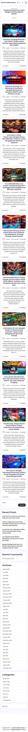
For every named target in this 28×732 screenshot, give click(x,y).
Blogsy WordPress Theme (18, 729)
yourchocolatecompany (8, 2)
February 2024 (6, 662)
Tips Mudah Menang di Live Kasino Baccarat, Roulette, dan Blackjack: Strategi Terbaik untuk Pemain (14, 233)
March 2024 (6, 659)
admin (8, 48)
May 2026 (5, 578)
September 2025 (7, 603)
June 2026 (5, 575)
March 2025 (6, 622)
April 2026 (5, 581)
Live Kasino (6, 688)
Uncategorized (7, 700)
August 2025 (6, 606)
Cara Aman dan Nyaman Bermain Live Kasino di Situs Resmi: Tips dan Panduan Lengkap (14, 380)
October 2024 (6, 637)
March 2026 (6, 584)
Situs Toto (5, 706)
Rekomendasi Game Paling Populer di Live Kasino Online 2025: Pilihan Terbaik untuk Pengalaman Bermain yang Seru (14, 281)
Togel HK (5, 697)
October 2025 (6, 600)
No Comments (15, 48)
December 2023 (7, 668)
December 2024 (7, 631)
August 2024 (6, 643)
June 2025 (5, 612)
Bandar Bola (6, 678)
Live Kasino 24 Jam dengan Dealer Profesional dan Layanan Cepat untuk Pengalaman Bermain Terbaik (14, 332)
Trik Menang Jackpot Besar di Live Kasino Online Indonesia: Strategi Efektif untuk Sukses (14, 426)
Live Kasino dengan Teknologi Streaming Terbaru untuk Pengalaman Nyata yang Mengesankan (14, 473)
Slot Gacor (5, 694)
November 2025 (7, 597)
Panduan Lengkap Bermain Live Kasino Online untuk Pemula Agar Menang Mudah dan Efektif (14, 42)
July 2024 (5, 646)
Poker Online (6, 691)
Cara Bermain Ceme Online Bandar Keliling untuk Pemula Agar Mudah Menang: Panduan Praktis (13, 531)
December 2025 (7, 594)
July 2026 (5, 572)
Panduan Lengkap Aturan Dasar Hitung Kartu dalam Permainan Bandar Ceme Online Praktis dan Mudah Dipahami (14, 523)
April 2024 (5, 655)
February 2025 (6, 625)
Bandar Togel (6, 681)
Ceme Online (6, 684)
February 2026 (6, 587)
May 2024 (5, 652)
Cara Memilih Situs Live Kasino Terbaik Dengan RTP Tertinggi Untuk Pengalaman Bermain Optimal (14, 187)
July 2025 (5, 609)
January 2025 (6, 628)
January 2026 (6, 591)
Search (4, 502)
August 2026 (6, 569)
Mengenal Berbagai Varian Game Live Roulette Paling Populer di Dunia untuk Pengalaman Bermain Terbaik (12, 546)
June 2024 (5, 649)
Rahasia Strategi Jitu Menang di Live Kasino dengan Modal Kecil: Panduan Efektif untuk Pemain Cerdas (14, 90)
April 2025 (5, 618)
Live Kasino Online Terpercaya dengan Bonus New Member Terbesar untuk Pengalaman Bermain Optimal (14, 139)
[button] (18, 2)
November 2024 (7, 634)
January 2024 (6, 665)
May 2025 (5, 615)
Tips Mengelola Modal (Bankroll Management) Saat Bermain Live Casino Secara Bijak (13, 538)
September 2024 (7, 640)
